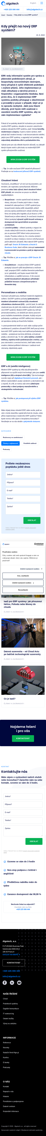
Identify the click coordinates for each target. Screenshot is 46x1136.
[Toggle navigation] (42, 3)
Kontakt (6, 1086)
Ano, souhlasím (23, 576)
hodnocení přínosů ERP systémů (26, 171)
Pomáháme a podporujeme (13, 1101)
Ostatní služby (8, 1018)
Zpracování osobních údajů (10, 1130)
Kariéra (6, 1057)
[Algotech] (10, 3)
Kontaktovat (23, 738)
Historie (6, 1096)
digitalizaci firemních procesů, (26, 378)
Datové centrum (9, 1106)
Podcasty (6, 1067)
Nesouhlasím (23, 590)
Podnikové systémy (10, 1004)
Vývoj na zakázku (9, 1023)
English (33, 3)
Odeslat (32, 520)
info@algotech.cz (35, 9)
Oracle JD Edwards (20, 244)
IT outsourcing (8, 1014)
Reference (7, 1043)
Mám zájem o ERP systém (23, 159)
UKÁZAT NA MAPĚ (11, 954)
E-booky (6, 1062)
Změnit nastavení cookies (29, 569)
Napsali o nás (8, 1091)
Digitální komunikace (11, 1009)
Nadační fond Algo (10, 1052)
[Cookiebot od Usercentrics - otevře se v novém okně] (34, 544)
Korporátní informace (11, 1111)
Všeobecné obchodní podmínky (31, 1130)
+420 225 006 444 (11, 9)
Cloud (5, 999)
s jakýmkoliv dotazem (31, 421)
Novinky (6, 1047)
